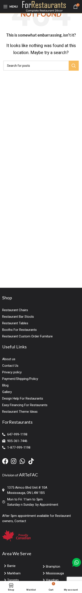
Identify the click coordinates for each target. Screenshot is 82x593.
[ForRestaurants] (44, 6)
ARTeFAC (28, 474)
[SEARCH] (74, 66)
